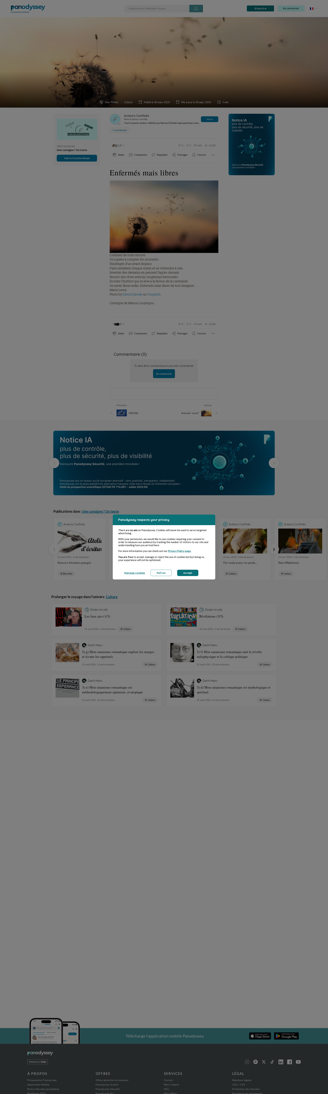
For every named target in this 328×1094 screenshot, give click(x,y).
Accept (187, 572)
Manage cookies (134, 572)
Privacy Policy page (179, 550)
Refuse (161, 572)
